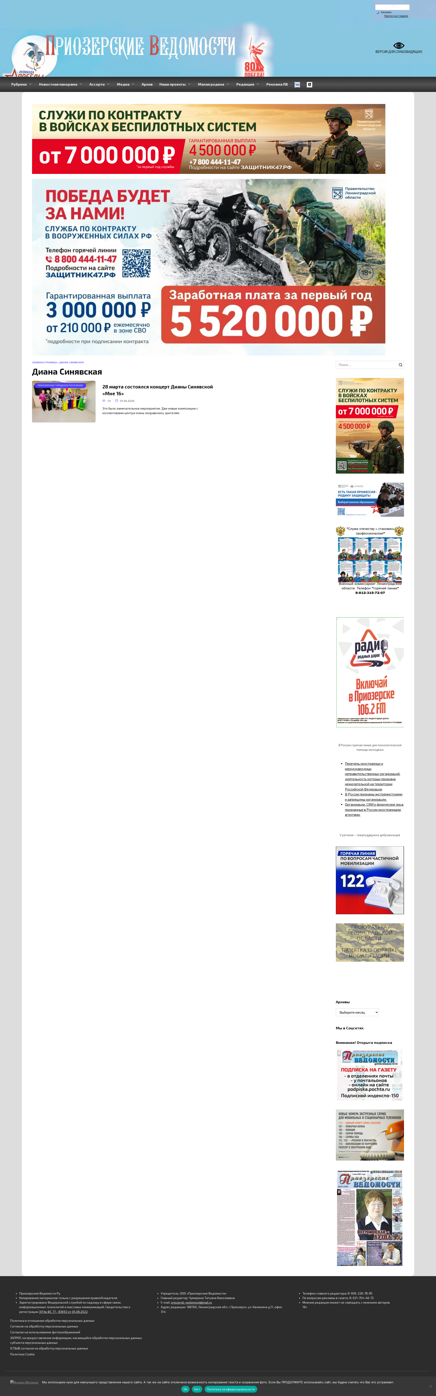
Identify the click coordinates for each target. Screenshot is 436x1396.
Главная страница (44, 362)
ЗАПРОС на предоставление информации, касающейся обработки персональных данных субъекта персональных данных (76, 1340)
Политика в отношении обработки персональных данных (52, 1320)
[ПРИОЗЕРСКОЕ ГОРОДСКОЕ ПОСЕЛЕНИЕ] (64, 420)
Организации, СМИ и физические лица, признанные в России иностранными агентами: (374, 809)
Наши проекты (172, 84)
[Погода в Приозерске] (392, 8)
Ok (185, 1389)
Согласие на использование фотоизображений (45, 1332)
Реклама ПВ (277, 84)
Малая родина (211, 84)
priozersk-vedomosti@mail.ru (191, 1302)
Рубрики (19, 84)
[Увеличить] (398, 488)
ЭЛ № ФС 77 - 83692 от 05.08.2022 (63, 1312)
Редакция (245, 84)
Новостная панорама (58, 84)
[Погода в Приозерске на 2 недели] (396, 16)
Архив (147, 84)
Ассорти (97, 84)
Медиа (123, 84)
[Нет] (430, 1386)
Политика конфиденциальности (231, 1389)
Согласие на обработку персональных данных (44, 1326)
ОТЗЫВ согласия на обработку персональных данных (49, 1348)
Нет (197, 1389)
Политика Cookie (22, 1354)
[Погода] (384, 12)
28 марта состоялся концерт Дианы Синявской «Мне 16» (157, 390)
